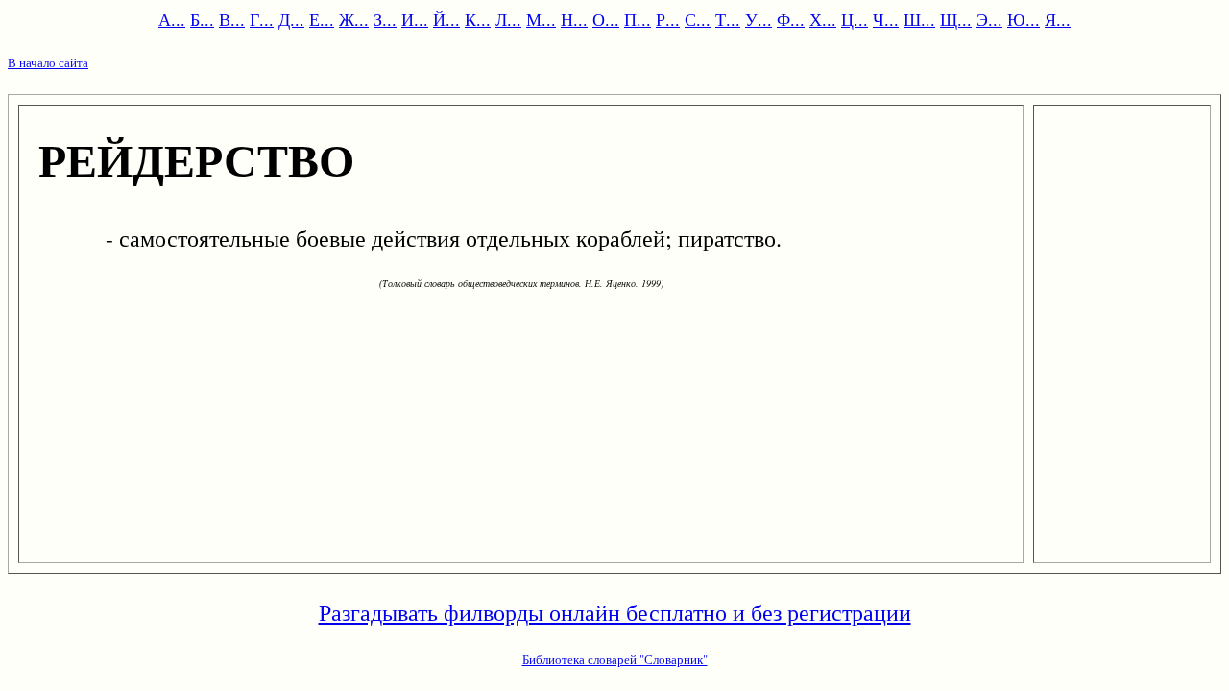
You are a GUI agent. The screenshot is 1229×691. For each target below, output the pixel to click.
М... (541, 19)
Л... (508, 19)
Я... (1058, 19)
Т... (727, 19)
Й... (446, 19)
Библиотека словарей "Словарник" (615, 659)
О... (605, 19)
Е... (321, 19)
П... (637, 19)
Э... (989, 19)
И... (414, 19)
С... (698, 19)
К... (478, 19)
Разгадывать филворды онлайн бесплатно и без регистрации (615, 612)
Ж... (354, 19)
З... (385, 19)
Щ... (956, 19)
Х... (822, 19)
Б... (202, 19)
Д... (291, 19)
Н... (574, 19)
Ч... (886, 19)
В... (232, 19)
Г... (262, 19)
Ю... (1023, 19)
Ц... (854, 19)
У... (758, 19)
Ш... (919, 19)
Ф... (791, 19)
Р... (668, 19)
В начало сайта (48, 62)
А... (171, 19)
